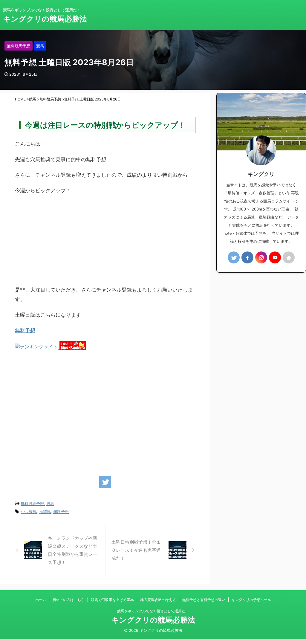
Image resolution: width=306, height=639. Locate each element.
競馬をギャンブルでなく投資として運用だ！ (153, 611)
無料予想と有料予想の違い (203, 599)
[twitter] (105, 482)
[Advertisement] (105, 243)
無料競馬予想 (32, 503)
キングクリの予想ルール (251, 599)
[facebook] (247, 257)
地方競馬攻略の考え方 (158, 599)
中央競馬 (29, 511)
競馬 (50, 503)
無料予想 (25, 330)
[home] (289, 257)
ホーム (40, 599)
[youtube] (275, 257)
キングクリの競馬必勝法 (45, 18)
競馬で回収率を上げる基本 (112, 599)
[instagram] (261, 257)
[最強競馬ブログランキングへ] (37, 347)
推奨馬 (45, 511)
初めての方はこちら (68, 599)
